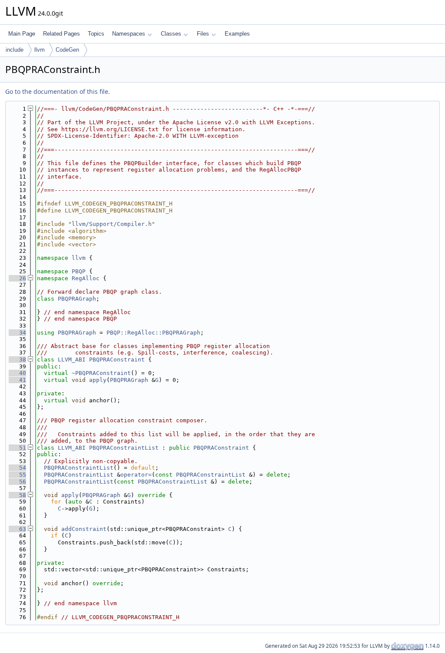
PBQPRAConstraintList (124, 447)
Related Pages (61, 33)
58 (17, 495)
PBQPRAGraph (77, 298)
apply (97, 380)
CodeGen (67, 49)
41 (17, 380)
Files (203, 33)
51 (17, 447)
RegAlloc (86, 278)
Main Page (21, 33)
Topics (96, 33)
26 (17, 278)
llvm (39, 49)
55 (17, 474)
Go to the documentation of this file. (57, 91)
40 (17, 373)
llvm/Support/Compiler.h (112, 224)
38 (17, 359)
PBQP (79, 271)
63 (17, 529)
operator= (136, 474)
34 (17, 332)
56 (17, 481)
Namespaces (128, 33)
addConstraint (83, 529)
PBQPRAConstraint (117, 359)
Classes (171, 33)
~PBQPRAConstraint (101, 373)
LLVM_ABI (72, 359)
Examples (237, 33)
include (14, 49)
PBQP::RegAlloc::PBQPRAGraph (153, 332)
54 (17, 467)
